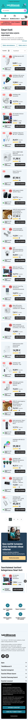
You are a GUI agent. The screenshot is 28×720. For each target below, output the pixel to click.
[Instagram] (7, 656)
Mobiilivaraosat (5, 18)
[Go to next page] (21, 519)
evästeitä (16, 688)
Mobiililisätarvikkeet (15, 18)
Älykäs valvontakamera (9, 45)
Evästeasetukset (14, 716)
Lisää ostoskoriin (20, 68)
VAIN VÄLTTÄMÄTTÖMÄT (14, 712)
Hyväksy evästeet (14, 707)
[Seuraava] (26, 17)
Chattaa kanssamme (14, 558)
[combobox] (14, 10)
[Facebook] (3, 656)
